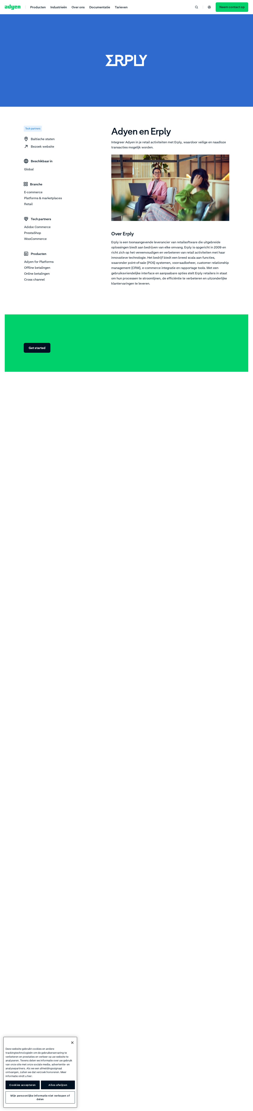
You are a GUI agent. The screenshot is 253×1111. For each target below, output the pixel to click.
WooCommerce (35, 239)
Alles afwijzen (57, 1084)
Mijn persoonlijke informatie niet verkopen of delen (40, 1097)
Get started (37, 348)
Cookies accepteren (22, 1084)
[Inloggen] (209, 7)
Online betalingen (37, 273)
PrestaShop (32, 233)
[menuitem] (38, 7)
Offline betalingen (37, 268)
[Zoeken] (196, 7)
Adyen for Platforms (39, 262)
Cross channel (34, 279)
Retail (28, 204)
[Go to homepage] (13, 7)
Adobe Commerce (37, 227)
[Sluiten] (72, 1042)
